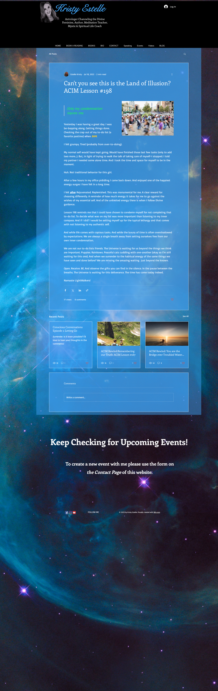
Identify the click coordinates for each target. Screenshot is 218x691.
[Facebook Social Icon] (66, 512)
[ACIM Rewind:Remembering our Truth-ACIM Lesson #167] (118, 334)
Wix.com (157, 512)
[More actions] (172, 74)
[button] (184, 54)
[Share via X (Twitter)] (72, 290)
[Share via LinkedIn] (79, 290)
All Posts (53, 54)
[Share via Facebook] (65, 290)
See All (185, 316)
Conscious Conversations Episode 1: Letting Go (68, 328)
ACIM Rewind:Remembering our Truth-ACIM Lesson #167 (118, 352)
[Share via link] (87, 290)
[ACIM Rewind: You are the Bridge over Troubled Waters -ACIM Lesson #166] (166, 334)
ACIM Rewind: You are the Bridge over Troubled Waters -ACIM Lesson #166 (166, 352)
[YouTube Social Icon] (74, 512)
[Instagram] (70, 512)
